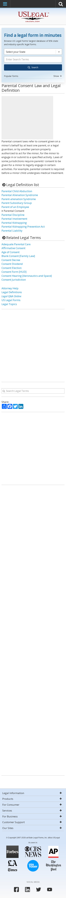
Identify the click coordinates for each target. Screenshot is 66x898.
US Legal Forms (11, 300)
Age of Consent (10, 252)
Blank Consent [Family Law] (18, 256)
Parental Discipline (13, 215)
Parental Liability (12, 230)
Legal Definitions (12, 292)
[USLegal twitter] (38, 889)
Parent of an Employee (15, 207)
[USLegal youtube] (49, 889)
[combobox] (33, 63)
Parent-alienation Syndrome (19, 199)
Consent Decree (11, 260)
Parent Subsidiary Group (17, 203)
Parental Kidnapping (14, 222)
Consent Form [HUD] (14, 271)
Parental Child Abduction (17, 191)
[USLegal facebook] (16, 889)
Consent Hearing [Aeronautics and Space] (27, 276)
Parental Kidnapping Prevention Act (23, 226)
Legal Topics (9, 304)
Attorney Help (10, 288)
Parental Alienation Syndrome (20, 195)
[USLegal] (33, 12)
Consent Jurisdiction (14, 279)
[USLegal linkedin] (27, 889)
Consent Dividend (12, 264)
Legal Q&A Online (11, 296)
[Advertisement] (27, 117)
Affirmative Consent (13, 248)
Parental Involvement (14, 218)
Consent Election (11, 268)
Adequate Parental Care (16, 244)
